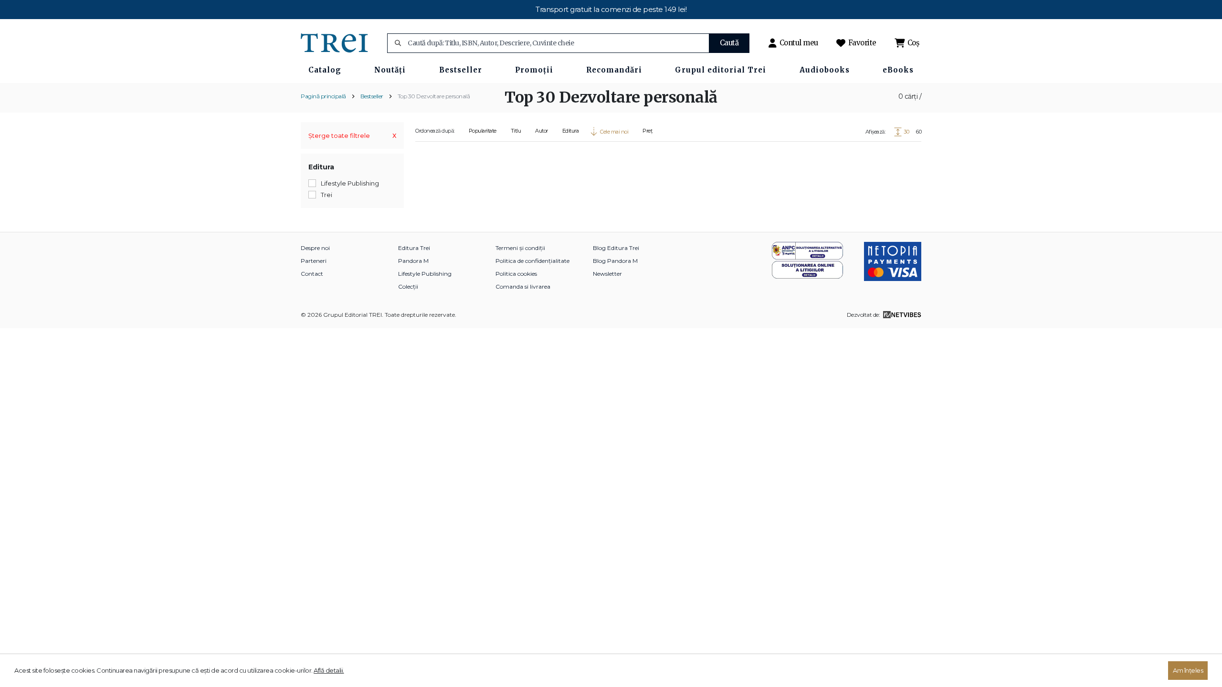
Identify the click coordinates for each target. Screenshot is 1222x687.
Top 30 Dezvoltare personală (434, 96)
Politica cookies (516, 273)
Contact (312, 273)
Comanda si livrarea (522, 286)
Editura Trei (414, 247)
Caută (729, 42)
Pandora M (413, 260)
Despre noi (315, 247)
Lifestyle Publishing (425, 273)
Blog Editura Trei (616, 247)
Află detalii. (329, 670)
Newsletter (607, 273)
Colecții (408, 286)
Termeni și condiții (520, 247)
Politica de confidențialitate (532, 260)
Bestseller (371, 96)
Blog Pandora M (615, 260)
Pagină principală (323, 96)
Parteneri (314, 260)
